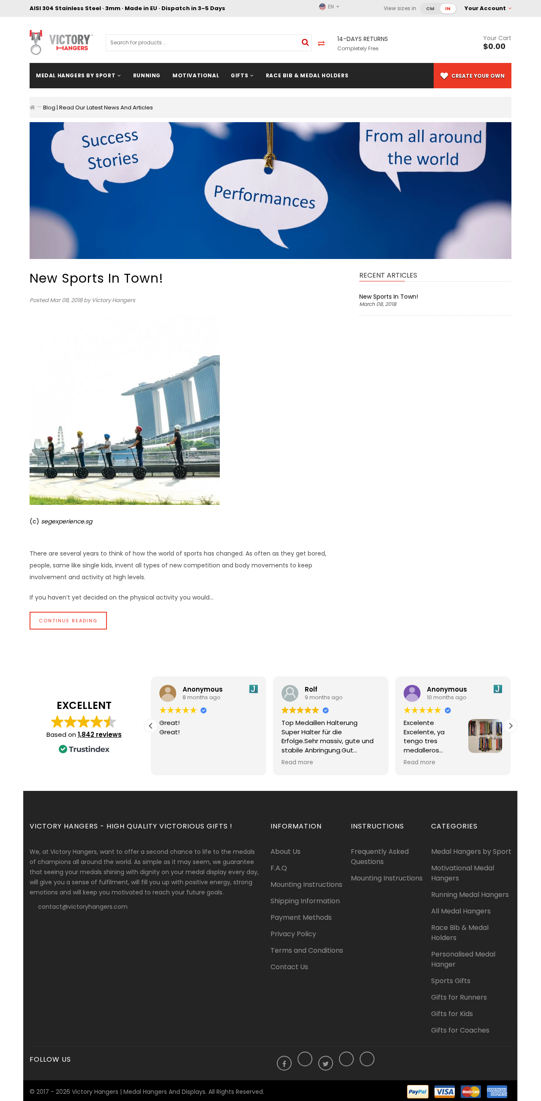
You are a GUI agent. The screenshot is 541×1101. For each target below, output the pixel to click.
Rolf (311, 689)
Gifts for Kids (452, 1014)
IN (448, 8)
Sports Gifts (450, 981)
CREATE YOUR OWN (477, 75)
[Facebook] (284, 1064)
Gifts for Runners (459, 997)
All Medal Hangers (461, 911)
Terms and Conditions (306, 950)
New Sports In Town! (97, 278)
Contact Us (289, 967)
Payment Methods (301, 917)
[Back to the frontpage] (32, 107)
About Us (285, 851)
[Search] (305, 42)
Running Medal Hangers (470, 894)
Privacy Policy (293, 934)
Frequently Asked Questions (380, 857)
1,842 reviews (100, 734)
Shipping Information (305, 901)
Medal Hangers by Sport (471, 851)
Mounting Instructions (306, 884)
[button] (510, 725)
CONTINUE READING (68, 620)
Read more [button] (297, 762)
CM (430, 8)
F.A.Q (278, 868)
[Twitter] (325, 1064)
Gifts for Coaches (460, 1030)
